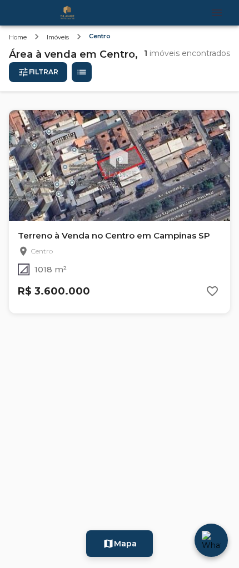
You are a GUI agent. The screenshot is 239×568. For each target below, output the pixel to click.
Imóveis (58, 37)
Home (18, 37)
